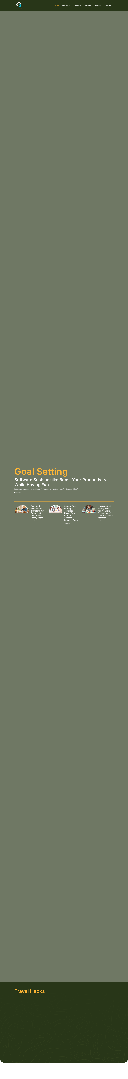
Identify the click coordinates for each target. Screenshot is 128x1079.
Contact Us (107, 5)
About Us (98, 5)
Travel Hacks (77, 5)
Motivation (88, 5)
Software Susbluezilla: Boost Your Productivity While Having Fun (60, 482)
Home (57, 5)
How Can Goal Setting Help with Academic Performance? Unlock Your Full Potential (105, 512)
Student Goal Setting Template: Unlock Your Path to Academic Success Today (71, 513)
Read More (17, 492)
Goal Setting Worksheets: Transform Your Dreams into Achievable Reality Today (38, 512)
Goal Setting (66, 5)
